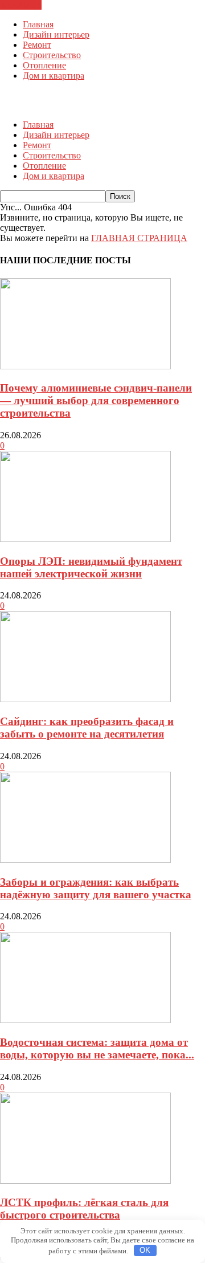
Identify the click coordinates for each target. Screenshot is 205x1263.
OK (145, 1250)
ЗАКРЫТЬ (21, 5)
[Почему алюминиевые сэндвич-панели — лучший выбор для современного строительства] (85, 366)
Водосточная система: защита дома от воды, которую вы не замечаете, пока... (97, 1048)
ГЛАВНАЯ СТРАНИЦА (139, 238)
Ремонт (37, 45)
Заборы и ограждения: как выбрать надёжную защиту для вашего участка (95, 888)
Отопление (44, 65)
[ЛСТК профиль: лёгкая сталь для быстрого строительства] (85, 1180)
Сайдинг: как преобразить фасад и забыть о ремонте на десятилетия (87, 727)
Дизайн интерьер (56, 34)
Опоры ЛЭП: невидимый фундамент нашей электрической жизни (91, 567)
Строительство (52, 55)
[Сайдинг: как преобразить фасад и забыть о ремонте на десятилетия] (85, 699)
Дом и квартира (53, 75)
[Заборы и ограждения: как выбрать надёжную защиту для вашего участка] (85, 860)
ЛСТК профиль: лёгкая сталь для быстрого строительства (84, 1208)
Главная (38, 24)
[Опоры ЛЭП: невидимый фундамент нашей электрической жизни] (85, 539)
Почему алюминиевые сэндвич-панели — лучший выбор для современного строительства (96, 400)
